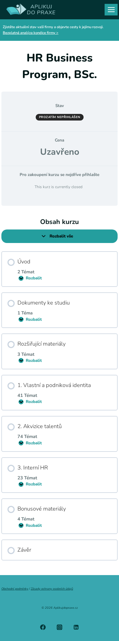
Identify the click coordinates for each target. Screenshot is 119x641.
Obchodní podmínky (14, 589)
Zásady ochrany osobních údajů (52, 589)
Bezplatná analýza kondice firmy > (30, 32)
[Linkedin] (76, 627)
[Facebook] (42, 627)
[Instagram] (59, 627)
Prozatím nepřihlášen (59, 117)
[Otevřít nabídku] (111, 9)
